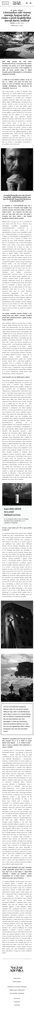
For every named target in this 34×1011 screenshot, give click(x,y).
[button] (26, 3)
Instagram (17, 1002)
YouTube (17, 1005)
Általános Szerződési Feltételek (17, 987)
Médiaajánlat (17, 981)
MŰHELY (20, 10)
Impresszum (17, 978)
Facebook (17, 998)
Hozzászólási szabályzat (17, 993)
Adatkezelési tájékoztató (17, 990)
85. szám (14, 10)
